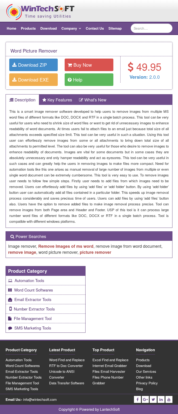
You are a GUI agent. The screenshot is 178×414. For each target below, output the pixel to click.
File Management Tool (33, 318)
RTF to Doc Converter (66, 365)
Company (69, 28)
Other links (144, 377)
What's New (94, 100)
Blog (139, 388)
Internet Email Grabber (109, 365)
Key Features (59, 100)
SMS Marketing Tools (32, 328)
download (48, 28)
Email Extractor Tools (32, 299)
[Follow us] (137, 399)
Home (11, 28)
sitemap (115, 28)
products (28, 28)
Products (143, 359)
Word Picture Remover (33, 50)
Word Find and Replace (67, 359)
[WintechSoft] (40, 11)
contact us (95, 28)
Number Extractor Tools (34, 309)
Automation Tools (29, 280)
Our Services (146, 371)
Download (143, 365)
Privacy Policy (147, 382)
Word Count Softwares (33, 290)
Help (77, 79)
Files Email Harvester (108, 371)
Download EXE (33, 79)
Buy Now (82, 64)
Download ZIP (32, 64)
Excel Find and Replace (110, 359)
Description (24, 100)
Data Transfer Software (66, 382)
